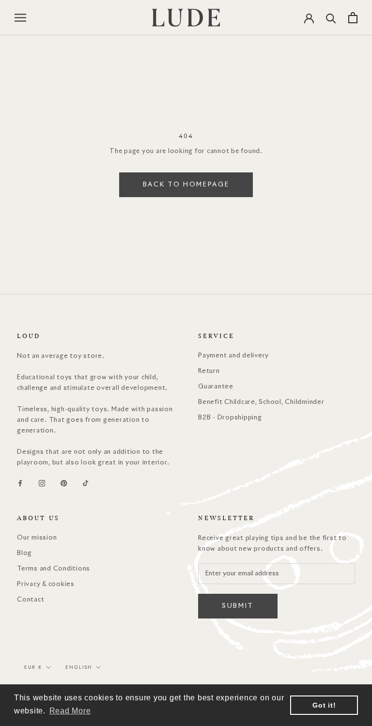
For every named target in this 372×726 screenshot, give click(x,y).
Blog (24, 553)
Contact (30, 600)
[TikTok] (85, 483)
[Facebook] (20, 483)
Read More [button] (70, 711)
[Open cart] (352, 17)
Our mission (37, 538)
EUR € (33, 667)
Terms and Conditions (53, 569)
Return (209, 371)
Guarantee (215, 387)
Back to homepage (186, 185)
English (78, 667)
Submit (238, 606)
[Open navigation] (20, 18)
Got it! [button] (324, 705)
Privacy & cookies (46, 584)
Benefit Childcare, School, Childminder (261, 402)
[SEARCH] (331, 18)
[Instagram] (42, 483)
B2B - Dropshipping (230, 418)
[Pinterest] (64, 483)
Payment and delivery (233, 356)
